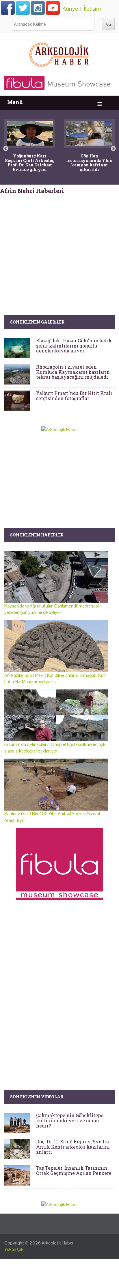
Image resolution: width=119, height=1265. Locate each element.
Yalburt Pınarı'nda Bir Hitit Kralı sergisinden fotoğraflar (74, 395)
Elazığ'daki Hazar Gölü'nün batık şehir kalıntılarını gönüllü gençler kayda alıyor (74, 345)
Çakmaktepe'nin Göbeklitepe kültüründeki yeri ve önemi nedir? (69, 1120)
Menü (15, 102)
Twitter (23, 8)
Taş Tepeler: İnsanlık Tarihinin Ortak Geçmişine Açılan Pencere (73, 1170)
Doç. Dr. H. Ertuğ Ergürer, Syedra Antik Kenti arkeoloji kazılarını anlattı (73, 1146)
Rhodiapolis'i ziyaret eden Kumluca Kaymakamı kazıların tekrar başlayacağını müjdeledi (73, 372)
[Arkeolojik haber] (59, 53)
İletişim (92, 8)
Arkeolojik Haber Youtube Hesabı (53, 8)
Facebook (8, 8)
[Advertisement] (59, 243)
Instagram (38, 8)
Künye (70, 8)
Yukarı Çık (13, 1249)
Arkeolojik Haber (58, 1243)
